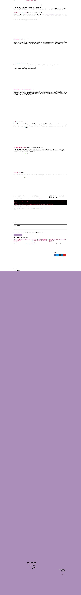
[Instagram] (60, 255)
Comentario (16, 209)
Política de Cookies (18, 265)
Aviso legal (16, 261)
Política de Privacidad (18, 263)
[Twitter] (57, 255)
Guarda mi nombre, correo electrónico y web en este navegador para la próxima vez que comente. (29, 232)
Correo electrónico (17, 225)
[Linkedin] (62, 255)
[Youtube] (64, 255)
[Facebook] (55, 255)
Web (14, 229)
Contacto (56, 249)
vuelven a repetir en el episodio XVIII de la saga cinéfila (51, 14)
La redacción (57, 245)
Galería (56, 247)
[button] (41, 5)
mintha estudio (18, 270)
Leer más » (16, 241)
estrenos (40, 198)
